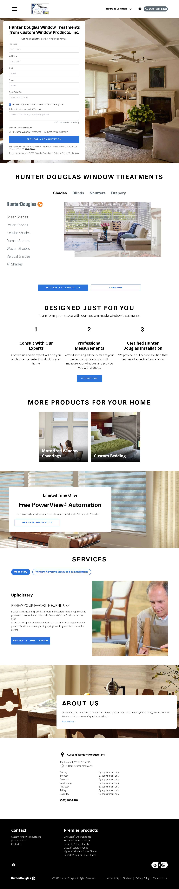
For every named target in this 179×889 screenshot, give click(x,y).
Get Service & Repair (57, 131)
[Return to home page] (59, 9)
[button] (14, 9)
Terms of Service (68, 153)
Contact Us (89, 379)
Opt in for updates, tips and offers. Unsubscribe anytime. (37, 104)
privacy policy (30, 148)
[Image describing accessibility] (159, 865)
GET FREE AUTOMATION (37, 523)
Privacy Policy (53, 153)
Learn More (115, 288)
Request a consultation (30, 641)
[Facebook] (140, 8)
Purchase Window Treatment (26, 131)
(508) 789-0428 (69, 800)
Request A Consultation (63, 288)
